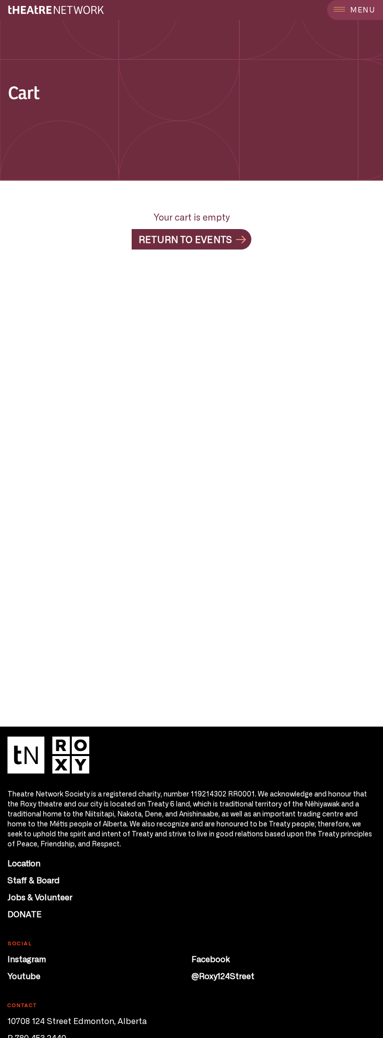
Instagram (26, 959)
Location (23, 863)
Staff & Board (33, 880)
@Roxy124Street (223, 976)
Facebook (211, 959)
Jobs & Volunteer (39, 897)
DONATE (24, 914)
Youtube (23, 976)
